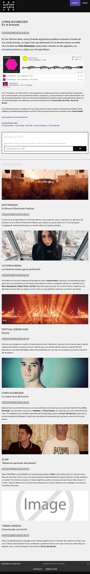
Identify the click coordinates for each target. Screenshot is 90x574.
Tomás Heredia (54, 126)
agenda (75, 3)
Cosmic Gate (19, 126)
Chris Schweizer (7, 126)
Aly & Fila (29, 126)
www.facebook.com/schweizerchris (15, 117)
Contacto (37, 569)
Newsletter (51, 569)
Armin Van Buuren (40, 126)
